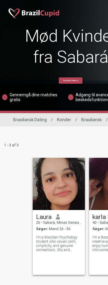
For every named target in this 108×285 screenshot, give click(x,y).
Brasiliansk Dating (30, 119)
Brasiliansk (91, 119)
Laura (44, 216)
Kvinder (64, 119)
